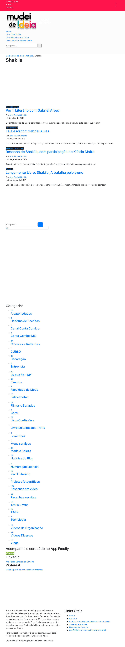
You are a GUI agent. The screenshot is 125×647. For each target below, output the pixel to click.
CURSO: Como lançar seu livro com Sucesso (89, 621)
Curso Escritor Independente (19, 40)
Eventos (9, 169)
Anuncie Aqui (12, 1)
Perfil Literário (12, 107)
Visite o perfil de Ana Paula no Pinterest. (24, 569)
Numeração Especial (78, 627)
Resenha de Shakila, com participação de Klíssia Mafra (50, 152)
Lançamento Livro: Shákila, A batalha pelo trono (44, 172)
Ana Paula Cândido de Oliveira (20, 562)
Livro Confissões (13, 34)
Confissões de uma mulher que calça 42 (87, 630)
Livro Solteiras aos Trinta (17, 37)
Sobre (8, 4)
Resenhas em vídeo (15, 148)
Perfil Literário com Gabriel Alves (32, 110)
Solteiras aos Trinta (78, 624)
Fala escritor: (12, 127)
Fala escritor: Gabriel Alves (27, 131)
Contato (9, 7)
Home (8, 31)
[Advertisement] (62, 88)
